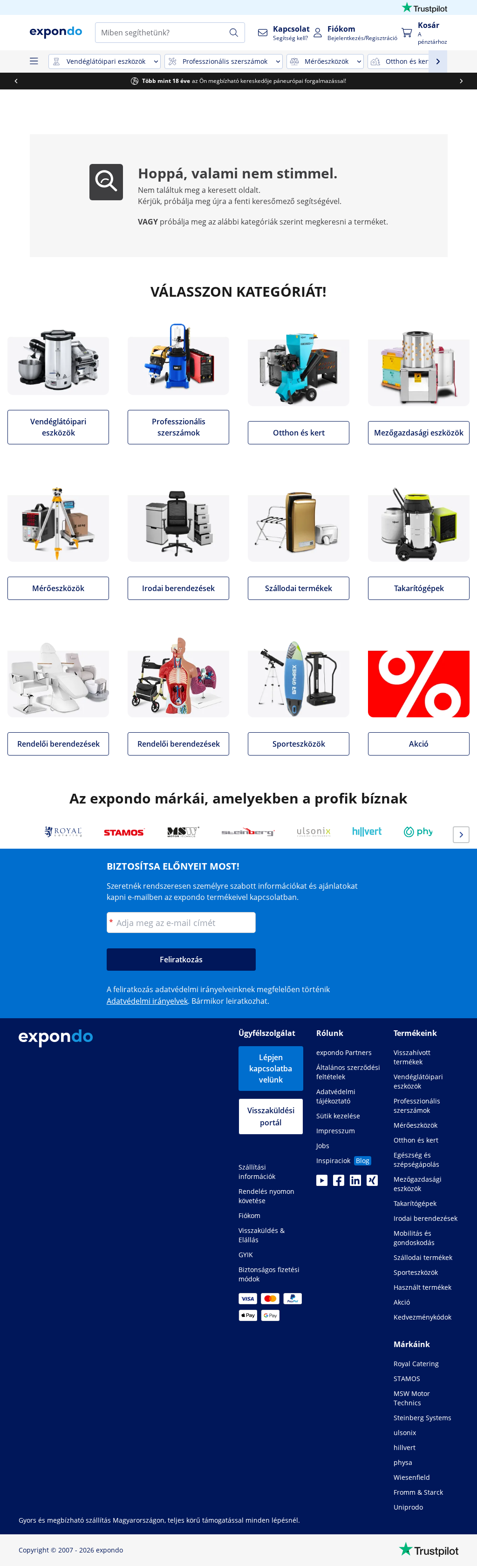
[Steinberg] (248, 831)
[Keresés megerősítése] (234, 32)
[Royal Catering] (63, 831)
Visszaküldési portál (270, 1116)
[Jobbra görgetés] (461, 81)
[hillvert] (367, 831)
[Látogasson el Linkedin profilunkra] (355, 1183)
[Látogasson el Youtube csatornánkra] (321, 1183)
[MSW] (183, 831)
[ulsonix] (313, 831)
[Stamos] (124, 831)
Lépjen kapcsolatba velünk (270, 1068)
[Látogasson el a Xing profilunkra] (372, 1183)
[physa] (424, 831)
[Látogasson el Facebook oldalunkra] (338, 1183)
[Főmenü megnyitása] (33, 61)
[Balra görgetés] (16, 81)
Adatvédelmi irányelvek (147, 1001)
